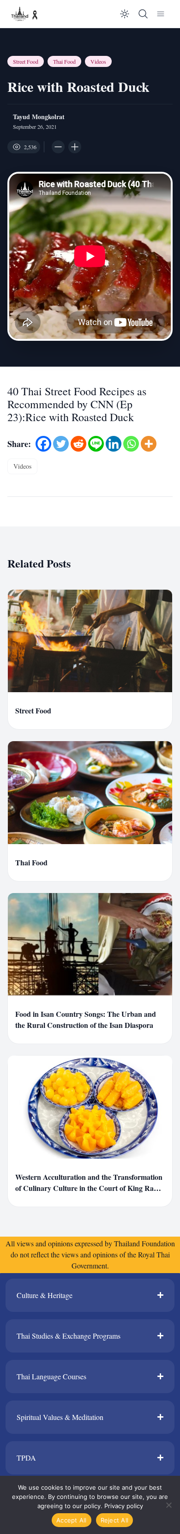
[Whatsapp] (131, 444)
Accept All (71, 1520)
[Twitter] (61, 444)
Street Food (25, 61)
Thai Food (64, 61)
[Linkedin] (113, 444)
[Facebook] (43, 444)
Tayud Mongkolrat (39, 117)
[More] (148, 444)
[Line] (96, 444)
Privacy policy (123, 1506)
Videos (98, 61)
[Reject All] (168, 1505)
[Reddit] (78, 444)
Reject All (115, 1520)
